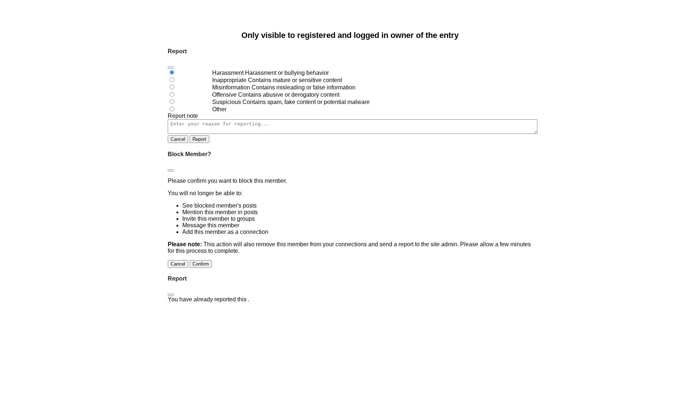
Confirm (200, 264)
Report (199, 139)
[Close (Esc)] (171, 67)
